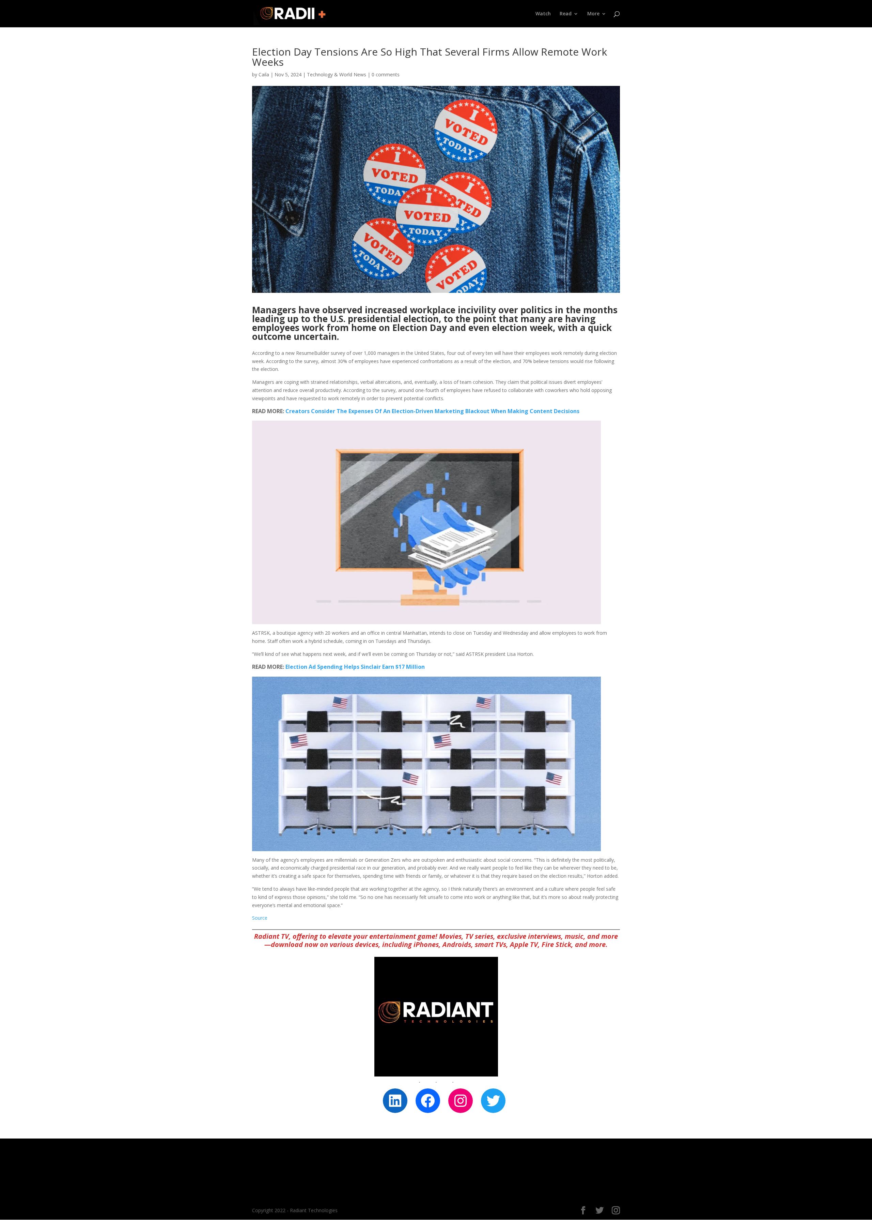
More (593, 14)
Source (259, 918)
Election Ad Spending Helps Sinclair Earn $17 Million (355, 667)
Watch (543, 14)
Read (566, 14)
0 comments (386, 74)
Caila (264, 74)
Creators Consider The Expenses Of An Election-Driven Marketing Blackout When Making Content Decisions (432, 411)
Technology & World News (336, 74)
